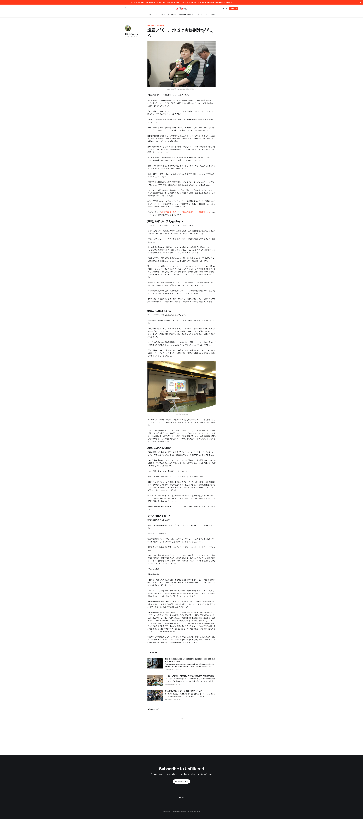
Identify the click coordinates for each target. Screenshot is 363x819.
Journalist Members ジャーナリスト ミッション (193, 15)
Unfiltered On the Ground (155, 26)
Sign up (181, 797)
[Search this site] (125, 8)
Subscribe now (183, 781)
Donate (213, 15)
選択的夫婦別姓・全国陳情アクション (196, 212)
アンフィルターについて (168, 15)
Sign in (225, 8)
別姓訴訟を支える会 (168, 212)
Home (150, 15)
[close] (360, 2)
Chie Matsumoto (131, 34)
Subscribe (233, 8)
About (156, 15)
